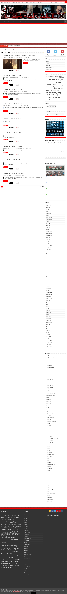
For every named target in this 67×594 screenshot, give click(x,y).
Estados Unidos (51, 85)
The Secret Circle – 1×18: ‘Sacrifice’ (13, 104)
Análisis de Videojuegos (37, 2)
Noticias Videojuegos (53, 92)
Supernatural (50, 476)
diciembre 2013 (49, 267)
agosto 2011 (48, 324)
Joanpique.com (26, 552)
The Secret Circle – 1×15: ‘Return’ (12, 146)
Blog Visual (26, 526)
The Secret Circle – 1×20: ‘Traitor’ (12, 75)
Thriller (48, 98)
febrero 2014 (48, 263)
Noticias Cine (50, 379)
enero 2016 (48, 229)
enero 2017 (48, 215)
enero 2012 (48, 314)
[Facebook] (52, 511)
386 (28, 105)
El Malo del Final (27, 540)
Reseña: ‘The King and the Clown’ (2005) (56, 151)
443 (23, 175)
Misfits (49, 460)
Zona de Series (8, 49)
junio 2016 (48, 225)
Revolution (50, 468)
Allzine (25, 516)
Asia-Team (25, 518)
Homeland (50, 452)
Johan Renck (55, 86)
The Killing (50, 483)
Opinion (48, 397)
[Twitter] (54, 2)
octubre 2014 (48, 249)
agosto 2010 (48, 348)
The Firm (49, 479)
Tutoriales (49, 409)
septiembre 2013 (49, 274)
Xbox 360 (54, 97)
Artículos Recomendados (51, 361)
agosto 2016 (48, 223)
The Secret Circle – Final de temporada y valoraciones (19, 55)
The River (49, 487)
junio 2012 (48, 304)
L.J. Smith (55, 87)
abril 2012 (47, 308)
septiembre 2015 (49, 235)
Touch (49, 495)
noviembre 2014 (49, 247)
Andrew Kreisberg (54, 76)
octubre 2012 (48, 296)
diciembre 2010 (49, 340)
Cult (48, 433)
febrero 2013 (48, 288)
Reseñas (59, 94)
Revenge (49, 466)
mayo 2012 (48, 306)
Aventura (48, 78)
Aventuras (7, 546)
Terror (59, 96)
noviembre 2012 (49, 294)
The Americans (51, 478)
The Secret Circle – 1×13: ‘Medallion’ (13, 173)
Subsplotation (26, 578)
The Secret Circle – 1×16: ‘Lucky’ (12, 132)
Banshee (49, 425)
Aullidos (25, 524)
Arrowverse (60, 76)
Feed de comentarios (50, 67)
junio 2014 (48, 255)
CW (63, 81)
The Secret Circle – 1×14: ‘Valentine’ (13, 159)
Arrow (51, 436)
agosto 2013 (48, 276)
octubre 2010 (48, 344)
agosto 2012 (48, 300)
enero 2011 (48, 338)
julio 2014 (47, 253)
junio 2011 (48, 328)
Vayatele (25, 584)
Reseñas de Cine (50, 96)
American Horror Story (52, 421)
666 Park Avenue (51, 417)
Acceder (47, 63)
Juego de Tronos (51, 454)
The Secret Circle (12, 57)
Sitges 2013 (49, 403)
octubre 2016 (48, 221)
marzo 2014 (48, 261)
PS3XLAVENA (26, 570)
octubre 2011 (48, 320)
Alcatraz (49, 419)
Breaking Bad (50, 431)
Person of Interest (51, 464)
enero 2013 (48, 290)
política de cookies (16, 591)
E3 (62, 83)
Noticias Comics (51, 385)
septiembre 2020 (49, 205)
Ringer (49, 470)
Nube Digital (26, 562)
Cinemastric (26, 536)
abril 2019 (47, 209)
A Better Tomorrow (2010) (54, 153)
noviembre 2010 (49, 342)
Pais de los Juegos (27, 568)
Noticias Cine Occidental (53, 90)
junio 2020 (48, 207)
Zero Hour (50, 501)
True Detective (50, 499)
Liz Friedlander (59, 87)
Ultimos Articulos (19, 57)
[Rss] (51, 2)
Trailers (48, 407)
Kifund (25, 556)
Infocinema (26, 550)
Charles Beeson (11, 546)
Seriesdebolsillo (27, 574)
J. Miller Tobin (51, 86)
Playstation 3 (50, 94)
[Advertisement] (33, 33)
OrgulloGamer (26, 564)
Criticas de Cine (57, 81)
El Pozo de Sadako (27, 542)
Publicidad (49, 399)
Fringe (49, 448)
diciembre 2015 (49, 231)
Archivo (47, 106)
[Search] (66, 2)
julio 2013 (47, 278)
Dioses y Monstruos (27, 538)
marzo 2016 (48, 227)
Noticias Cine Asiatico (54, 381)
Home (3, 49)
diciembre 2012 (49, 292)
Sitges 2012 (49, 401)
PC (61, 92)
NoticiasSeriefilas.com (28, 560)
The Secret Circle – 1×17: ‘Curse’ (12, 118)
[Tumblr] (62, 511)
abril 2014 (47, 259)
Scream (49, 472)
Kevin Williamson (51, 87)
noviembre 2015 (49, 233)
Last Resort (50, 456)
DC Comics (53, 83)
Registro (47, 61)
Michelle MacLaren (51, 89)
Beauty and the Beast (52, 429)
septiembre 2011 (49, 322)
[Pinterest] (55, 2)
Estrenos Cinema (27, 544)
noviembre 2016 (49, 219)
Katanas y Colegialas (27, 554)
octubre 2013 (48, 272)
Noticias (57, 89)
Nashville (49, 462)
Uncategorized (50, 413)
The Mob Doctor (51, 485)
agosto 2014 (48, 251)
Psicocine (25, 572)
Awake (49, 423)
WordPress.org (48, 69)
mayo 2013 (48, 282)
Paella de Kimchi (27, 566)
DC (50, 83)
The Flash (51, 442)
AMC (50, 76)
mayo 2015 (48, 239)
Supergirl (51, 440)
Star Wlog (25, 576)
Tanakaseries (26, 582)
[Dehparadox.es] (33, 11)
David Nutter (48, 83)
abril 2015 (47, 241)
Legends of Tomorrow (54, 438)
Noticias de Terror (27, 558)
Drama (58, 83)
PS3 (55, 94)
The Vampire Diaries (52, 491)
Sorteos (48, 405)
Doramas (26, 2)
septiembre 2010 (49, 346)
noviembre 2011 (49, 318)
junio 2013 (48, 280)
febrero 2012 (48, 312)
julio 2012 (47, 302)
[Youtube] (56, 2)
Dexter (49, 446)
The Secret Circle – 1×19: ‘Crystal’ (12, 89)
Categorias (48, 114)
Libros (31, 2)
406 (23, 161)
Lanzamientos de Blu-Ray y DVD (53, 373)
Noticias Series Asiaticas (54, 388)
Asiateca (25, 522)
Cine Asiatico (14, 2)
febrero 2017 (48, 213)
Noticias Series (50, 387)
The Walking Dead (51, 493)
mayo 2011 (48, 330)
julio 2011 (47, 326)
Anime (48, 359)
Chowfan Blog (26, 530)
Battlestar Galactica (51, 427)
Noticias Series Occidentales (55, 390)
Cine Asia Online (27, 532)
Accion (47, 76)
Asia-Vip (25, 520)
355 (29, 134)
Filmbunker (26, 546)
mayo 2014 (48, 257)
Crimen (51, 81)
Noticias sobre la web (51, 395)
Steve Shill (55, 96)
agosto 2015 (48, 237)
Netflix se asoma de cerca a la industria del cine (16, 45)
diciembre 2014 (49, 245)
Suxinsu (25, 580)
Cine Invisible (26, 534)
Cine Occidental (20, 2)
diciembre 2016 (49, 217)
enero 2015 (48, 243)
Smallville (49, 474)
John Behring (60, 86)
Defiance (49, 444)
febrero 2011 (48, 336)
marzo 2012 (48, 310)
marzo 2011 (48, 334)
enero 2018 (48, 211)
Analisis (48, 355)
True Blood (50, 497)
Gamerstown (26, 548)
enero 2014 (48, 265)
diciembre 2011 (49, 316)
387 (30, 148)
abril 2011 (47, 332)
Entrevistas (49, 371)
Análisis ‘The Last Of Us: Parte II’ (55, 149)
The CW (62, 96)
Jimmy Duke (48, 142)
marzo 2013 (48, 286)
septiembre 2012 (49, 298)
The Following (50, 481)
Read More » (5, 82)
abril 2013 (47, 284)
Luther (49, 458)
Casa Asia (25, 528)
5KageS (25, 514)
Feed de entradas (49, 65)
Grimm (49, 450)
